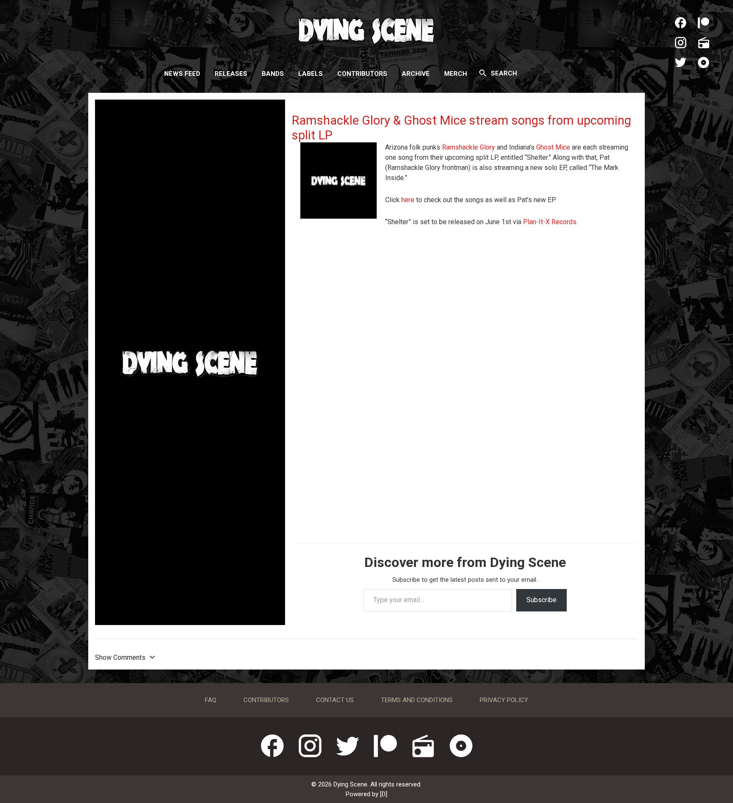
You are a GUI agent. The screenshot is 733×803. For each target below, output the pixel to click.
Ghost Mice (553, 147)
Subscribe (541, 600)
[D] (383, 794)
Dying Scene (366, 30)
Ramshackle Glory (468, 147)
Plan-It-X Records (549, 222)
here (408, 200)
